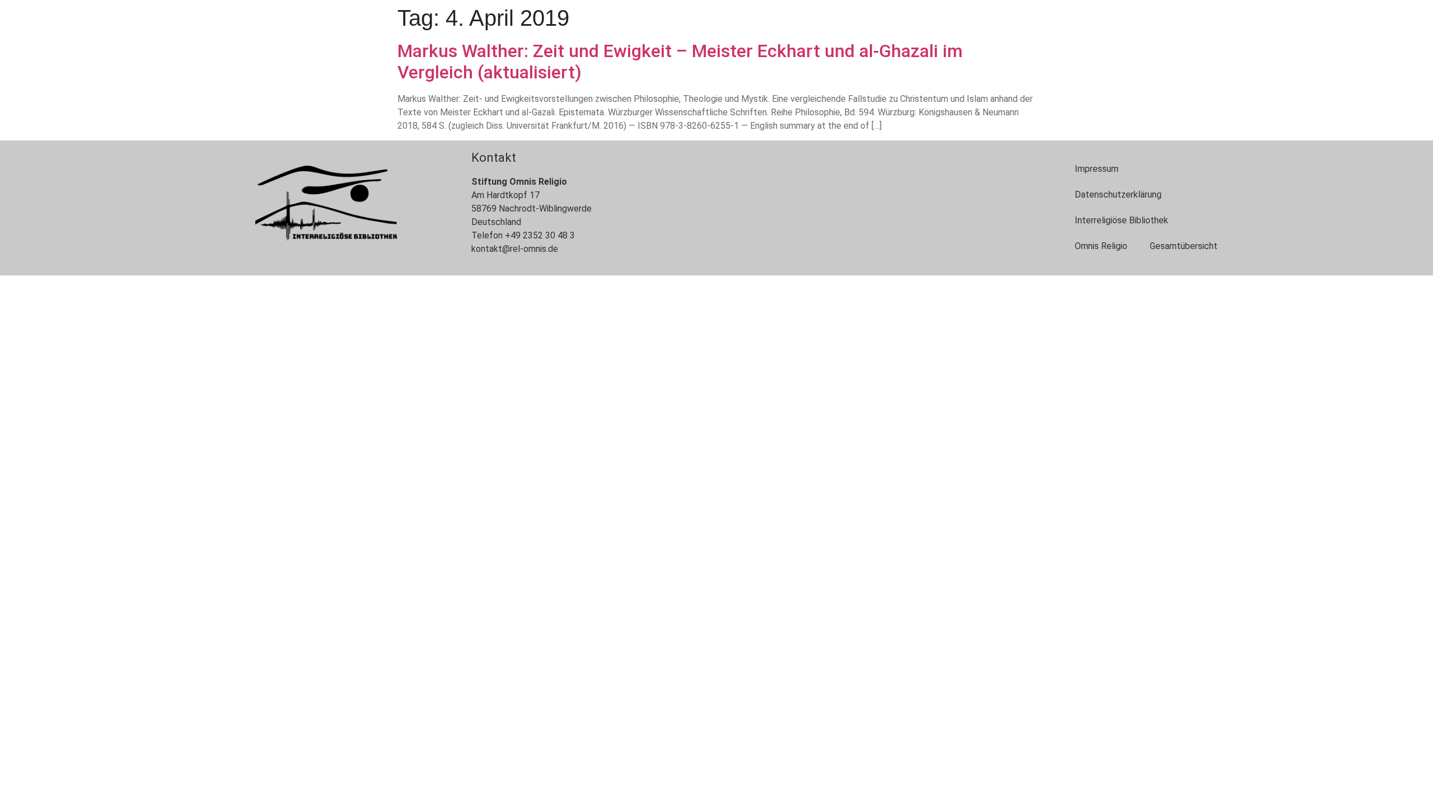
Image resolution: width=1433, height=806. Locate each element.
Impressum (1096, 168)
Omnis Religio (1101, 246)
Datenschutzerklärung (1118, 194)
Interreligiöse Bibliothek (1121, 220)
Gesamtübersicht (1183, 246)
